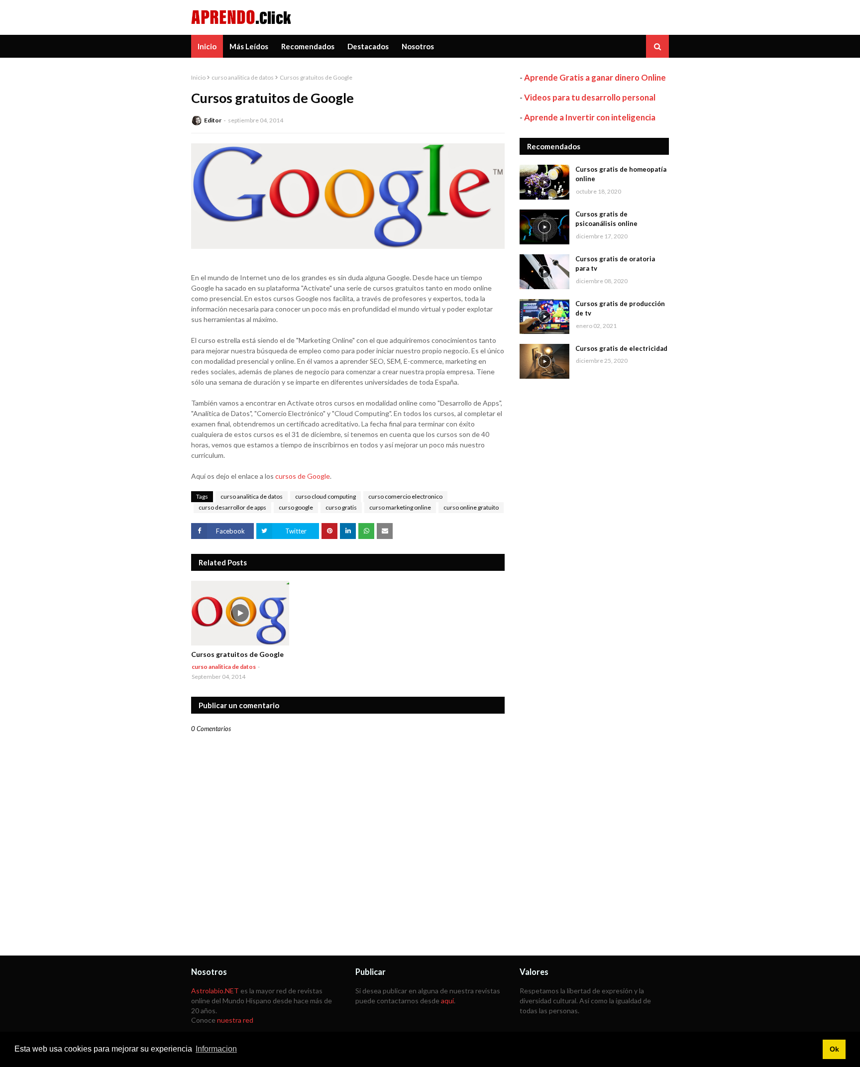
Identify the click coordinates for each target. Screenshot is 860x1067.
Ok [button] (834, 1049)
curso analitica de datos (243, 77)
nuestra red (235, 1020)
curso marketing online (400, 507)
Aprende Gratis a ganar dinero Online (595, 77)
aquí (447, 1000)
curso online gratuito (471, 507)
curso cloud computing (325, 496)
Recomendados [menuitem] (307, 46)
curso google (296, 507)
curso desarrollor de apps (232, 507)
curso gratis (341, 507)
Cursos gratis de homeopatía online (620, 174)
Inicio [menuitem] (207, 46)
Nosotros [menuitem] (418, 46)
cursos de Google (302, 476)
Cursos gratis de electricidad (621, 348)
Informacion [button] (216, 1049)
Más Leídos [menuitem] (248, 46)
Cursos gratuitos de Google (237, 654)
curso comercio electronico (405, 496)
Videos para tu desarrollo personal (589, 97)
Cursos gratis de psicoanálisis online (606, 219)
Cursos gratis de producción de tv (620, 309)
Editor (212, 120)
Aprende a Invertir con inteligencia (589, 117)
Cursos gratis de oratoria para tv (615, 264)
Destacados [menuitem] (368, 46)
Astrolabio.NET (215, 990)
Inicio (198, 77)
